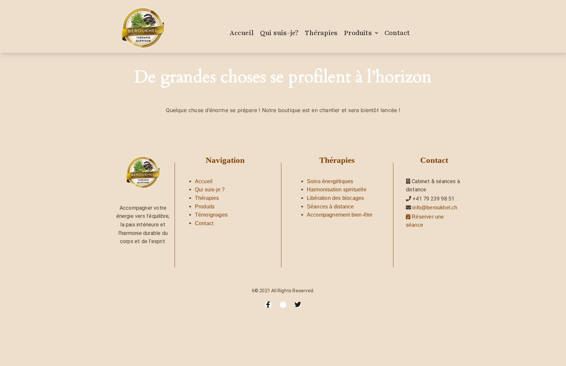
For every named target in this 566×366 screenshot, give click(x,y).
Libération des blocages (335, 198)
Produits (358, 33)
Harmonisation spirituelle (337, 189)
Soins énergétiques (330, 181)
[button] (361, 33)
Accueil (242, 33)
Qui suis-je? (279, 33)
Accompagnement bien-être (340, 215)
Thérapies (321, 33)
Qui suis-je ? (210, 189)
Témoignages (211, 215)
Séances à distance (330, 206)
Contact (397, 33)
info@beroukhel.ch (434, 207)
